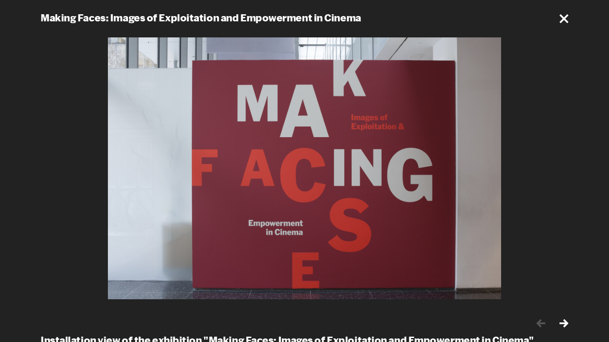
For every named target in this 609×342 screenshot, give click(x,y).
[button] (564, 19)
